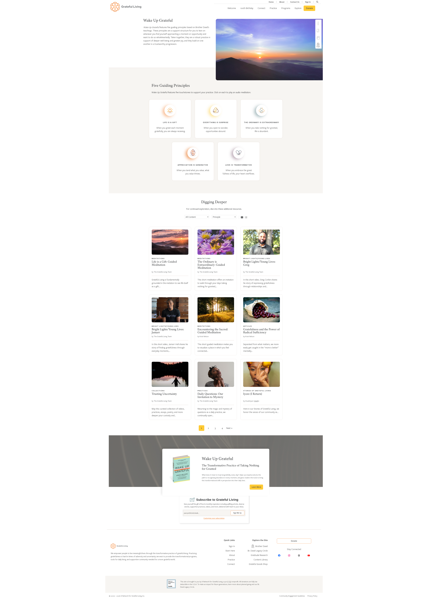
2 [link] (208, 428)
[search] (317, 2)
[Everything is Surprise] (216, 118)
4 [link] (222, 428)
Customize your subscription (214, 518)
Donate (309, 8)
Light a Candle (322, 23)
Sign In (308, 2)
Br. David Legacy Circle (258, 550)
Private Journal (322, 38)
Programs (285, 8)
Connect (261, 8)
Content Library (261, 559)
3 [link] (215, 428)
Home (271, 2)
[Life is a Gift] (170, 118)
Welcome (231, 8)
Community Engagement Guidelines (292, 596)
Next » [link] (229, 428)
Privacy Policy (312, 596)
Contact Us (294, 2)
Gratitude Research (259, 555)
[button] (197, 217)
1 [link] (201, 428)
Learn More (256, 487)
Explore (298, 8)
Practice (273, 8)
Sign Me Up (237, 513)
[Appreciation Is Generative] (193, 161)
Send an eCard (322, 30)
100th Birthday (246, 8)
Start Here (230, 550)
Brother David (322, 45)
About (281, 2)
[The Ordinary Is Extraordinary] (262, 118)
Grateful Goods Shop (258, 564)
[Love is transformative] (239, 161)
